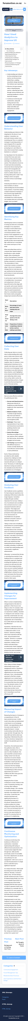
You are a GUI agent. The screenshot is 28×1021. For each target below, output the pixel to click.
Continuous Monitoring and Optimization (12, 65)
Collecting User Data (10, 56)
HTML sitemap (6, 1009)
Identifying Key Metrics (11, 54)
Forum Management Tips (11, 972)
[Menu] (25, 3)
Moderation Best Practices (11, 975)
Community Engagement (11, 969)
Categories (5, 997)
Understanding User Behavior (13, 52)
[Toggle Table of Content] (20, 49)
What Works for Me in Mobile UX (10, 9)
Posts (3, 999)
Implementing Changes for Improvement (12, 60)
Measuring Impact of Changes (13, 63)
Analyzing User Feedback (12, 57)
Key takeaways (10, 51)
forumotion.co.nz (12, 3)
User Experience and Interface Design (14, 30)
